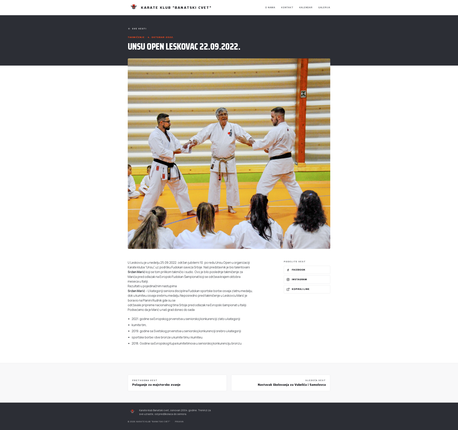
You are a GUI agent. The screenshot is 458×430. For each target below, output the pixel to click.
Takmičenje (137, 37)
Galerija (324, 7)
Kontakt (287, 7)
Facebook (298, 270)
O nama (270, 7)
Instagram (299, 279)
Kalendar (306, 7)
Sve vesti (139, 28)
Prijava (179, 421)
